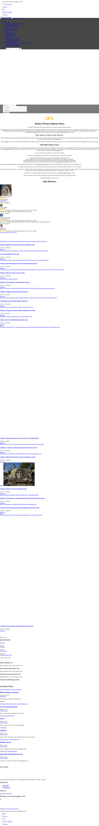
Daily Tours (5, 27)
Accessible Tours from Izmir (12, 39)
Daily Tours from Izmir (11, 28)
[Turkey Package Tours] (5, 655)
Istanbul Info (6, 786)
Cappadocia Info (4, 710)
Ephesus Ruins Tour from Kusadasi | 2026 (14, 320)
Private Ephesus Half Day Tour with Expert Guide (17, 244)
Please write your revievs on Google (8, 232)
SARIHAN (3, 730)
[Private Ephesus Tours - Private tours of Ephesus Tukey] (11, 18)
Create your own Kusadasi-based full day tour (16, 626)
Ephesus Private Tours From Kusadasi (14, 23)
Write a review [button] (3, 201)
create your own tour (61, 161)
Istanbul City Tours (10, 32)
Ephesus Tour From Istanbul (12, 26)
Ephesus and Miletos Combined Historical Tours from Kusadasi (22, 498)
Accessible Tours (7, 36)
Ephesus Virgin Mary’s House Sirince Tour (14, 282)
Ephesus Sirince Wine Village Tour (12, 273)
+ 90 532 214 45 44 (7, 4)
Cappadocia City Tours (11, 34)
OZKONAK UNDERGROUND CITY (11, 754)
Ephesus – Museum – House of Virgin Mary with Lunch (18, 447)
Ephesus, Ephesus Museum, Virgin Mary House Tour (17, 310)
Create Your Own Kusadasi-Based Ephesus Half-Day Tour (19, 507)
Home (4, 21)
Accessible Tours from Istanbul (13, 40)
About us (5, 6)
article (7, 141)
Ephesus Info (3, 696)
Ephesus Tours (6, 22)
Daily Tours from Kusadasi (12, 30)
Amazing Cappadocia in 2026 (12, 45)
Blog (4, 47)
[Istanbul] (2, 647)
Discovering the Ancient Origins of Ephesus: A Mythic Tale (19, 43)
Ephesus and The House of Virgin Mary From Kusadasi (18, 263)
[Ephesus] (2, 642)
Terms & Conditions (7, 12)
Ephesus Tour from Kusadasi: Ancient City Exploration (19, 438)
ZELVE (2, 718)
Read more (2, 249)
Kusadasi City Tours (10, 35)
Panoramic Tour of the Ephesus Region (13, 301)
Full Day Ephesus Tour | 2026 (9, 254)
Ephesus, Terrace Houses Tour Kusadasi (14, 291)
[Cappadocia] (3, 651)
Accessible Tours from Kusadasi (13, 38)
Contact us (5, 14)
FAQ (4, 9)
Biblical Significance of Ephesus (9, 692)
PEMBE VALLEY (5, 742)
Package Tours (6, 31)
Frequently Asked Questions (64, 173)
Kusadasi (7, 149)
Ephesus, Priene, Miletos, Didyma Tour (13, 489)
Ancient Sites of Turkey (8, 42)
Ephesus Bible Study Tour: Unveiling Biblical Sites (17, 457)
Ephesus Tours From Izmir (12, 25)
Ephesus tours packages (41, 164)
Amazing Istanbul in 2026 (12, 44)
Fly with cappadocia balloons (8, 706)
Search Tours (6, 112)
